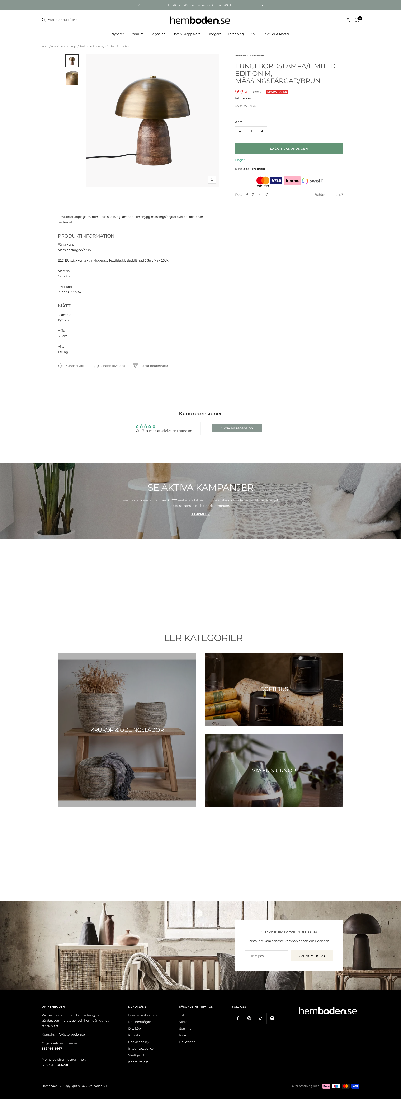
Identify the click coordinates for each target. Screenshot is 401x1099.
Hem (45, 46)
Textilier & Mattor (276, 34)
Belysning (158, 34)
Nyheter (118, 34)
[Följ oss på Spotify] (272, 1018)
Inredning (236, 34)
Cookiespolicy (138, 1042)
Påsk (183, 1035)
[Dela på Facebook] (247, 194)
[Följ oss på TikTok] (260, 1018)
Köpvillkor (136, 1035)
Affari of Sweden (250, 55)
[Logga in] (348, 20)
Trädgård (214, 34)
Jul (181, 1015)
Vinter (184, 1022)
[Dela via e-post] (266, 194)
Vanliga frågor (139, 1055)
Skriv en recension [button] (237, 428)
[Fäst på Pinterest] (253, 194)
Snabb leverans (113, 366)
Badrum (137, 34)
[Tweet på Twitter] (259, 194)
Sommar (186, 1028)
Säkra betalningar (154, 366)
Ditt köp (134, 1028)
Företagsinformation (144, 1015)
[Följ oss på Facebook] (238, 1018)
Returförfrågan (139, 1022)
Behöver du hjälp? (329, 195)
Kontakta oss (138, 1062)
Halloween (187, 1042)
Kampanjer (200, 514)
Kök (253, 34)
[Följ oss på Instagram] (249, 1018)
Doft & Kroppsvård (186, 34)
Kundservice (75, 366)
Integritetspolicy (141, 1049)
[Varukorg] (357, 20)
